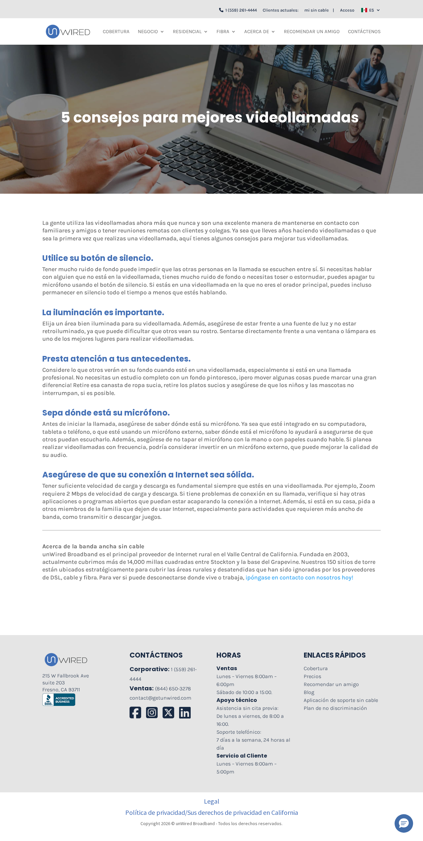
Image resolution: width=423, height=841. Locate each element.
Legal (211, 801)
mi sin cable (316, 10)
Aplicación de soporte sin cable (341, 700)
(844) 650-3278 (173, 688)
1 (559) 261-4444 (240, 10)
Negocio (148, 31)
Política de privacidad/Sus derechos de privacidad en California (211, 812)
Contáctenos (364, 31)
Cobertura (116, 31)
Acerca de (256, 31)
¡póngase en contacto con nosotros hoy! (299, 577)
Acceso (347, 10)
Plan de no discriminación (335, 708)
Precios (312, 676)
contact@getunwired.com (160, 698)
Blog (309, 692)
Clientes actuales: (280, 10)
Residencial (187, 31)
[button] (404, 823)
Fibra (222, 31)
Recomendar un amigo (312, 31)
